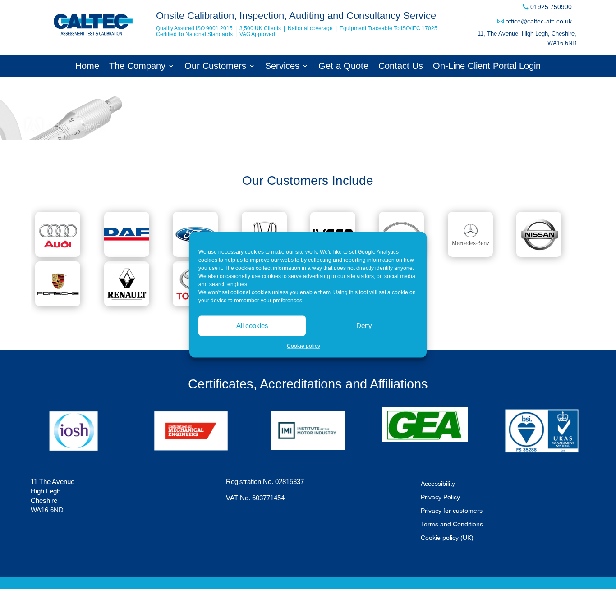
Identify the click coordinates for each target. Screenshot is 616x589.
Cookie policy (303, 345)
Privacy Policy (440, 497)
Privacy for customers (452, 510)
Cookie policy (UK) (447, 537)
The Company (137, 67)
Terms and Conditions (452, 524)
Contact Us (400, 67)
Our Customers (215, 67)
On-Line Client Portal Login (487, 67)
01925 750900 (551, 6)
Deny (364, 325)
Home (87, 67)
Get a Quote (343, 67)
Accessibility (438, 483)
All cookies (252, 325)
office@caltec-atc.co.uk (539, 21)
